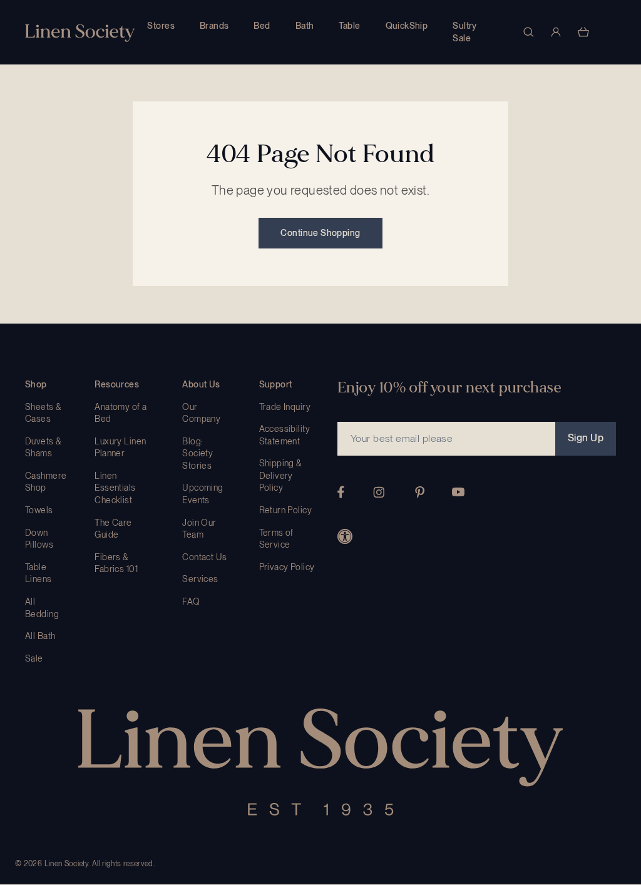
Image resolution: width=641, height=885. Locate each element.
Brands (214, 26)
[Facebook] (340, 492)
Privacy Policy (287, 567)
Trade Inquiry (284, 407)
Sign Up (585, 438)
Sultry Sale (465, 32)
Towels (39, 510)
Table (349, 26)
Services (200, 579)
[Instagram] (379, 492)
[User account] (556, 32)
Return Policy (285, 510)
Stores (161, 26)
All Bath (40, 636)
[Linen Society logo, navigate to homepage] (80, 33)
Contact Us (204, 557)
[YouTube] (458, 492)
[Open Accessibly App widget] (344, 536)
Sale (34, 658)
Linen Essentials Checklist (115, 488)
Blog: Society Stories (197, 453)
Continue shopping (320, 233)
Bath (304, 26)
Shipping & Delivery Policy (280, 475)
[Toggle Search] (528, 32)
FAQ (191, 601)
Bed (262, 26)
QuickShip (407, 26)
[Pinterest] (420, 492)
